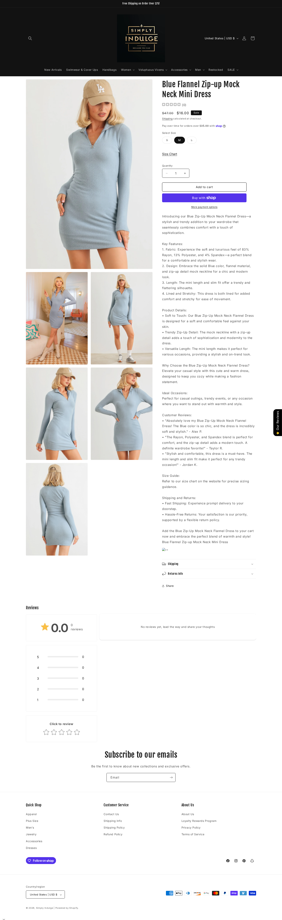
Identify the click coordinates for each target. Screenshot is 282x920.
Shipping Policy (114, 827)
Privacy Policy (191, 827)
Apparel (31, 814)
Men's (30, 827)
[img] (171, 105)
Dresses (31, 847)
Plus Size (32, 820)
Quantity (167, 165)
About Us (187, 814)
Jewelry (31, 834)
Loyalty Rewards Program (199, 820)
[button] (30, 38)
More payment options (204, 207)
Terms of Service (192, 834)
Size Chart (169, 154)
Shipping (167, 118)
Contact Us (111, 814)
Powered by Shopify (66, 908)
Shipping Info (113, 820)
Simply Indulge (44, 908)
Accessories (34, 841)
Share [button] (170, 585)
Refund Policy (113, 834)
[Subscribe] (171, 777)
